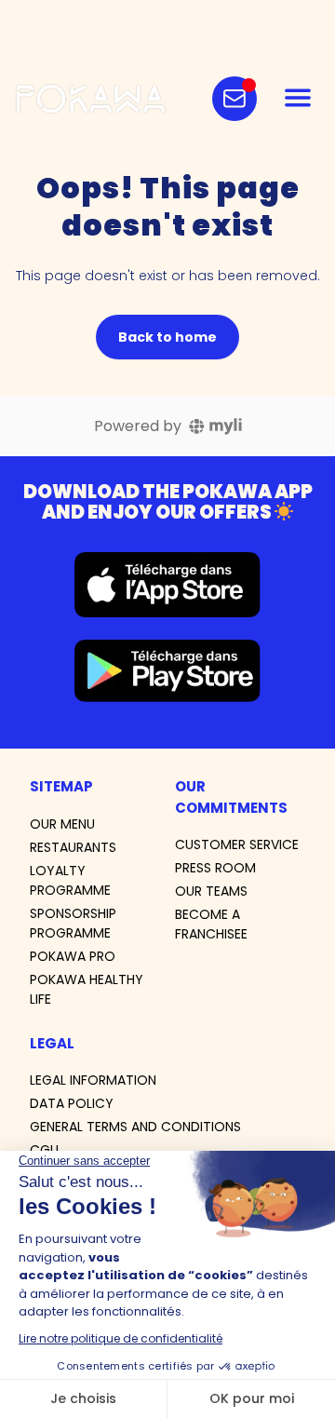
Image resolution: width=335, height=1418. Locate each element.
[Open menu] (297, 98)
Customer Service (237, 844)
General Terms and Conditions (135, 1126)
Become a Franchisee (211, 924)
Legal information (93, 1080)
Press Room (215, 867)
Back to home (167, 337)
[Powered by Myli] (215, 426)
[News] (234, 98)
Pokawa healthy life (86, 989)
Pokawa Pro (72, 956)
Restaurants (73, 847)
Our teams (211, 891)
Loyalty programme (70, 880)
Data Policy (72, 1103)
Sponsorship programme (73, 923)
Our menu (62, 824)
